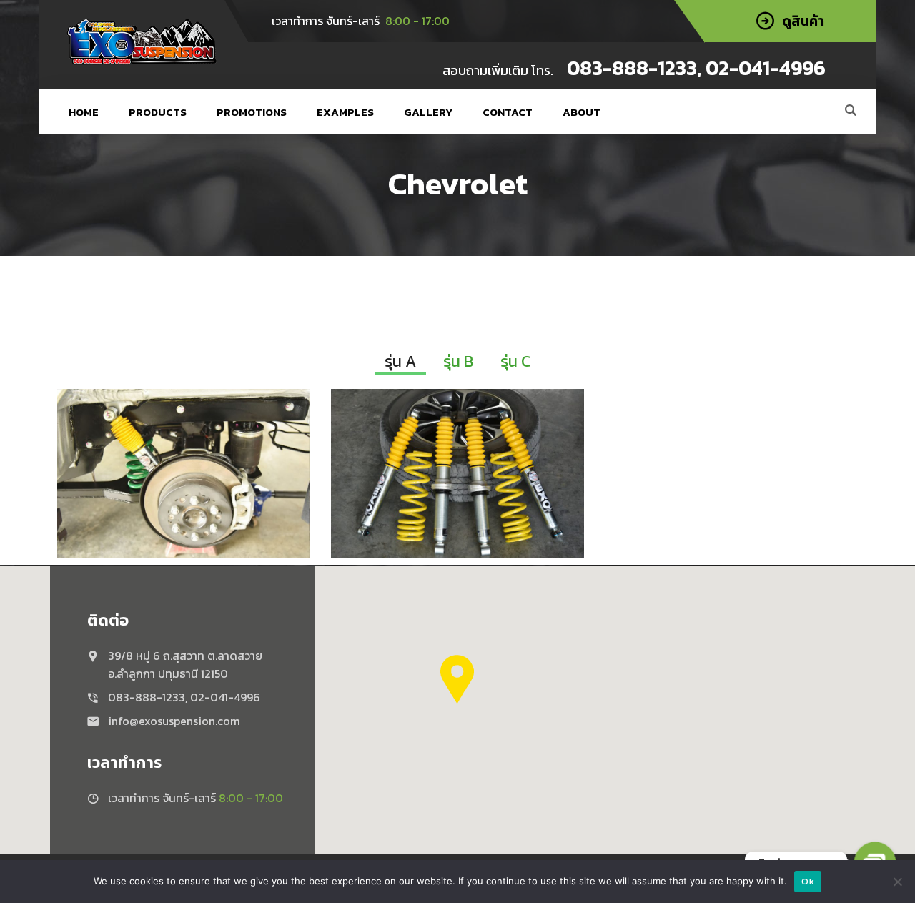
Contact (508, 112)
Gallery (428, 112)
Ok (807, 881)
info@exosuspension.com (174, 720)
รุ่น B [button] (458, 361)
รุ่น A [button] (400, 361)
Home (84, 112)
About (581, 112)
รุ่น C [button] (515, 361)
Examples (345, 112)
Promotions (252, 112)
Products (158, 112)
